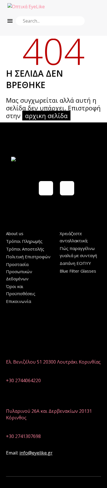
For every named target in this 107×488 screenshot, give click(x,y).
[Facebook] (46, 188)
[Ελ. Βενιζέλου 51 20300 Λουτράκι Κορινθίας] (9, 353)
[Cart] (96, 6)
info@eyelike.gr (36, 453)
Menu (10, 21)
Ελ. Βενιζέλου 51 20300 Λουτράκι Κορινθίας (53, 362)
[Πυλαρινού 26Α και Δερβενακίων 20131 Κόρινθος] (9, 402)
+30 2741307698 (23, 436)
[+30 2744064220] (9, 371)
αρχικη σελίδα (46, 115)
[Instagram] (67, 188)
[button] (78, 20)
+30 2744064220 (23, 380)
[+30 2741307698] (9, 427)
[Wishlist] (86, 6)
